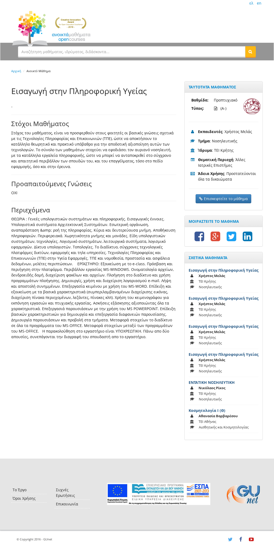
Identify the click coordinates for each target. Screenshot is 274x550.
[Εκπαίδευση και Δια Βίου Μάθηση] (158, 494)
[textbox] (131, 51)
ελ (251, 3)
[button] (250, 51)
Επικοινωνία (67, 503)
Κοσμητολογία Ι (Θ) (207, 410)
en (259, 3)
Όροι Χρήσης (24, 498)
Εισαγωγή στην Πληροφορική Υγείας (223, 270)
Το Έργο (19, 489)
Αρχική (16, 71)
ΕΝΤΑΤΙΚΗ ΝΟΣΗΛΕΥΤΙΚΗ (212, 382)
